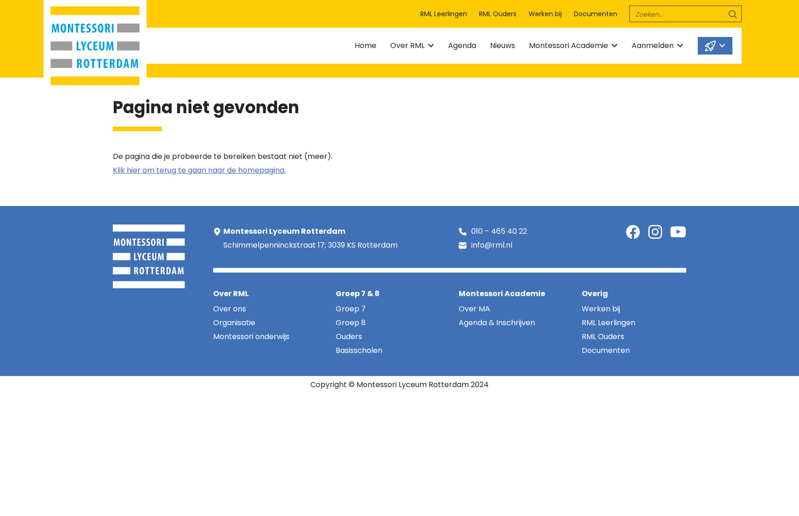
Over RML (407, 45)
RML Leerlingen (443, 13)
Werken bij (545, 13)
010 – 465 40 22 (499, 231)
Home (365, 45)
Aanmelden (653, 45)
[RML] (95, 43)
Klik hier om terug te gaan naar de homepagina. (199, 170)
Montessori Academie (568, 45)
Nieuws (502, 45)
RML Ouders (497, 13)
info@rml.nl (491, 245)
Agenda (462, 45)
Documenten (595, 13)
